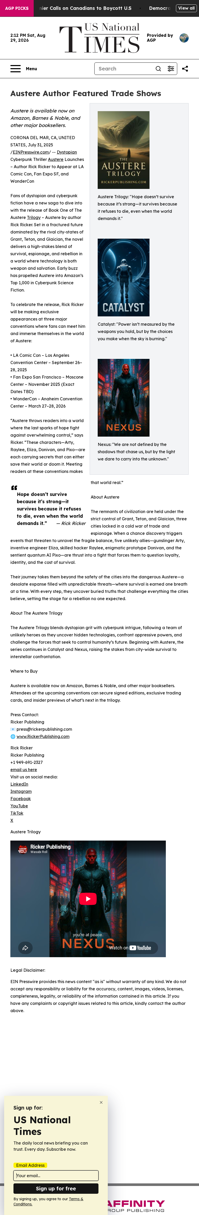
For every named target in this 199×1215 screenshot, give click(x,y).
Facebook (20, 798)
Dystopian (67, 152)
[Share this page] (185, 68)
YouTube (19, 805)
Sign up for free (56, 1188)
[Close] (101, 1102)
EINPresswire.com (31, 152)
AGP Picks (17, 8)
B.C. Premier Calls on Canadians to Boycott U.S (75, 8)
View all (186, 8)
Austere (55, 159)
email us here (23, 769)
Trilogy (34, 217)
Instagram (21, 791)
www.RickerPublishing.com (43, 736)
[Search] (158, 69)
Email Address (30, 1165)
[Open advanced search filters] (171, 69)
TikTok (16, 813)
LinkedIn (19, 784)
